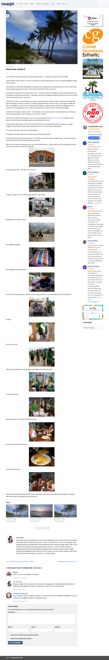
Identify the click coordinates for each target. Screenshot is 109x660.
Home (20, 4)
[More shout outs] (65, 510)
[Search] (17, 3)
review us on (93, 138)
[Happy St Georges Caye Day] (41, 510)
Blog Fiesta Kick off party (66, 562)
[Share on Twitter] (38, 528)
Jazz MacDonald (93, 142)
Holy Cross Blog (57, 118)
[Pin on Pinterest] (44, 528)
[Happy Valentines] (17, 510)
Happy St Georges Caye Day (38, 518)
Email (33, 627)
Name (10, 627)
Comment (11, 612)
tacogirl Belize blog (95, 126)
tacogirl (15, 582)
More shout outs (59, 518)
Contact (65, 4)
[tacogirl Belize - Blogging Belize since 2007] (7, 4)
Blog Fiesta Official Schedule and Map (21, 562)
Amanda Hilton (93, 241)
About (59, 4)
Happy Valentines (11, 518)
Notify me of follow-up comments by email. (24, 635)
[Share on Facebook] (35, 528)
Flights (26, 4)
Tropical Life (9, 66)
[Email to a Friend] (41, 528)
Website (57, 627)
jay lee (90, 206)
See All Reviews (93, 302)
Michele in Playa (18, 594)
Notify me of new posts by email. (21, 638)
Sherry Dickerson (93, 172)
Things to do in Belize (42, 4)
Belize (32, 4)
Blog (52, 4)
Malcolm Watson (93, 266)
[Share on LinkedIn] (48, 528)
